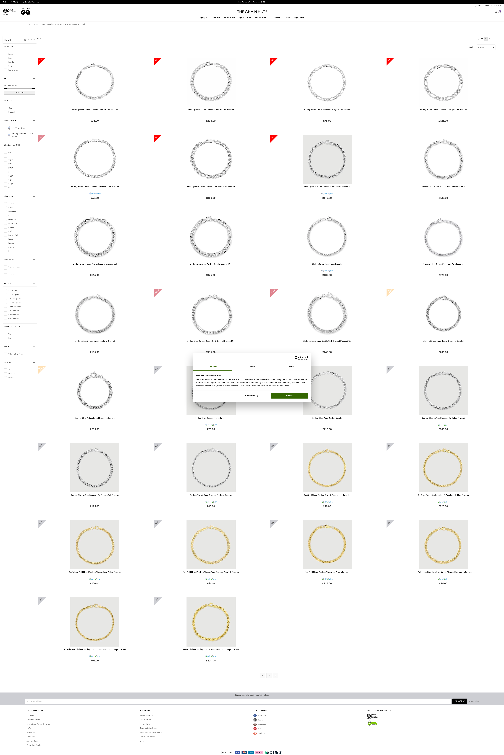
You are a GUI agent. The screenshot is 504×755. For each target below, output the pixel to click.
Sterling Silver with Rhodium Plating (22, 134)
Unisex (11, 377)
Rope (10, 251)
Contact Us (31, 715)
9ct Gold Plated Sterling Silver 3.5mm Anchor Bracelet (327, 495)
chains (216, 17)
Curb (10, 231)
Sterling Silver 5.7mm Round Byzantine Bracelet (443, 341)
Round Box (12, 223)
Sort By (471, 47)
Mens (36, 24)
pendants (260, 17)
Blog (142, 741)
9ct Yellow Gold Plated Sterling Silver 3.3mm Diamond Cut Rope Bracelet (95, 649)
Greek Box (12, 219)
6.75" (10, 152)
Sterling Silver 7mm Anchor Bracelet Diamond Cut (211, 264)
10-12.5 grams (14, 298)
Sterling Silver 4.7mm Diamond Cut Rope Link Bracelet (327, 186)
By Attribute (61, 24)
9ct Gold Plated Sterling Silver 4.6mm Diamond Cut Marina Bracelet (443, 572)
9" (9, 188)
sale (288, 17)
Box (9, 215)
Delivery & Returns (33, 719)
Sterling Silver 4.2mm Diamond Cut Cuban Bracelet (443, 418)
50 (490, 39)
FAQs (29, 728)
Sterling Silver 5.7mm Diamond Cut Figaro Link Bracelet (327, 109)
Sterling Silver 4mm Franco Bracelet (327, 264)
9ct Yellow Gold (18, 128)
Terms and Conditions (148, 728)
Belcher (11, 207)
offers (278, 17)
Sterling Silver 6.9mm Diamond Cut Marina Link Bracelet (211, 186)
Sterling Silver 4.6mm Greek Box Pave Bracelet (443, 264)
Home (28, 24)
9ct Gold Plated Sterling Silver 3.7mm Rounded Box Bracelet (443, 495)
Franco (11, 243)
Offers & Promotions (147, 736)
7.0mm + (11, 275)
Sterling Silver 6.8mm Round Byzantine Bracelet (95, 418)
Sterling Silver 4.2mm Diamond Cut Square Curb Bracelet (95, 495)
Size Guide (31, 736)
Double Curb (13, 235)
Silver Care (31, 732)
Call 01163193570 (10, 2)
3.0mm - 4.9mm (14, 267)
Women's (11, 374)
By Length (73, 24)
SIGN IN (481, 6)
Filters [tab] (7, 40)
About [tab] (291, 367)
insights (299, 17)
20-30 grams (13, 310)
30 (486, 39)
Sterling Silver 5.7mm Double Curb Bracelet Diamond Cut (211, 341)
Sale (10, 66)
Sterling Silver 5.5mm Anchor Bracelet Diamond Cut (443, 186)
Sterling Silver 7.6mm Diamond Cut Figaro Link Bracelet (443, 109)
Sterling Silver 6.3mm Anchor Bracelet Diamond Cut (95, 264)
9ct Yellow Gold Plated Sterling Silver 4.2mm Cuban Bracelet (95, 572)
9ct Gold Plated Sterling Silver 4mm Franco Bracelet (327, 572)
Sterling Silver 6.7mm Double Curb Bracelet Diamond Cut (327, 341)
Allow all (289, 395)
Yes (9, 334)
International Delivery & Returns (38, 724)
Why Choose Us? (147, 715)
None (10, 54)
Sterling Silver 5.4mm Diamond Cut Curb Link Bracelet (95, 109)
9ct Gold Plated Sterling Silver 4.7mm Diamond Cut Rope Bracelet (211, 649)
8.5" (10, 180)
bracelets (229, 17)
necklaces (245, 17)
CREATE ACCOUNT (493, 6)
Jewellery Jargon (33, 741)
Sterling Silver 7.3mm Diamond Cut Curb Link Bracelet (211, 109)
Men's (10, 370)
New (10, 58)
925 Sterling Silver (15, 354)
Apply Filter (19, 93)
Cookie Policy (145, 719)
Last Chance (13, 70)
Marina (11, 247)
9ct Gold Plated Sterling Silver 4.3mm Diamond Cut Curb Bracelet (211, 572)
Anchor (11, 203)
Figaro (10, 239)
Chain (10, 108)
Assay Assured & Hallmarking (151, 732)
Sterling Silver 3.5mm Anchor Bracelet (211, 418)
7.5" (10, 164)
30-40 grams (13, 314)
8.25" (10, 176)
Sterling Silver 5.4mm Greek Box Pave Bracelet (95, 341)
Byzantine (12, 211)
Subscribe (460, 701)
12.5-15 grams (14, 302)
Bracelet (11, 112)
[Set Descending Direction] (498, 47)
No (9, 338)
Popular (11, 62)
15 (482, 39)
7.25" (10, 160)
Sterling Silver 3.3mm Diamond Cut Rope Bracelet (211, 495)
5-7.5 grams (13, 290)
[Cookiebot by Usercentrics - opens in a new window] (296, 358)
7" (9, 156)
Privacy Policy (474, 701)
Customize (250, 395)
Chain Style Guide (34, 745)
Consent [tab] (213, 367)
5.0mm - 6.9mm (14, 271)
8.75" (10, 184)
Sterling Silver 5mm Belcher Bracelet (327, 418)
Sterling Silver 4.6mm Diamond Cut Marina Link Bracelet (95, 186)
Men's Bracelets (48, 24)
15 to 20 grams (14, 306)
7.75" (10, 168)
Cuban (11, 227)
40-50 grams (13, 318)
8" (9, 172)
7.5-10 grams (13, 294)
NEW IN (204, 17)
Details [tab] (252, 367)
